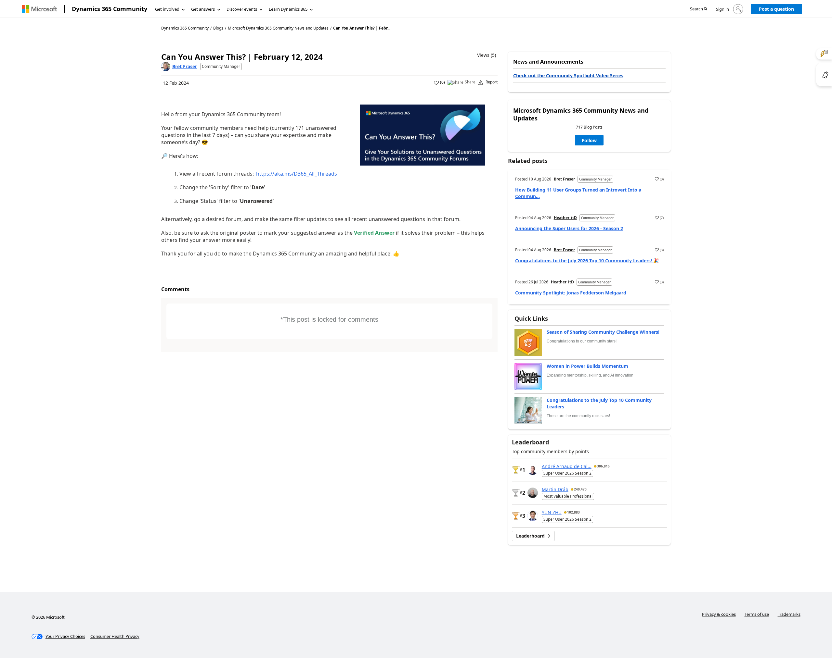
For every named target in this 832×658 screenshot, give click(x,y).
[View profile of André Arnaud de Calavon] (532, 470)
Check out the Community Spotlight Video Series (568, 75)
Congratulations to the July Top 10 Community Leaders (599, 403)
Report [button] (492, 82)
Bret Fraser (184, 66)
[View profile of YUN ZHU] (532, 516)
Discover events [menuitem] (242, 9)
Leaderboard (531, 536)
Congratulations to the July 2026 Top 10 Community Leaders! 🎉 (587, 260)
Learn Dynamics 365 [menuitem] (288, 9)
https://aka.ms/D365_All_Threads (296, 173)
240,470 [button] (580, 489)
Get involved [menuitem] (167, 9)
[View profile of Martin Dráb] (532, 493)
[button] (698, 9)
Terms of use (757, 614)
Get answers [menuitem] (203, 9)
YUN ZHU (552, 512)
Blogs (218, 28)
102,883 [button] (573, 512)
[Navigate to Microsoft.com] (39, 9)
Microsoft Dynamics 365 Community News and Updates (278, 28)
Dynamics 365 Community (109, 9)
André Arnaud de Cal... (567, 466)
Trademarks (789, 614)
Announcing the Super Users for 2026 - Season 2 (569, 228)
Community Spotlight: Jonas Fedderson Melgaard (570, 293)
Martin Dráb (555, 489)
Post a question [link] (776, 9)
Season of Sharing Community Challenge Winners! (603, 332)
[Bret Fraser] (165, 66)
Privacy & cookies (719, 614)
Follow (589, 140)
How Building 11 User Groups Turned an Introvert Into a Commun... (578, 193)
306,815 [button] (603, 466)
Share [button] (470, 82)
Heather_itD (565, 217)
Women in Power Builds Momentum (587, 366)
